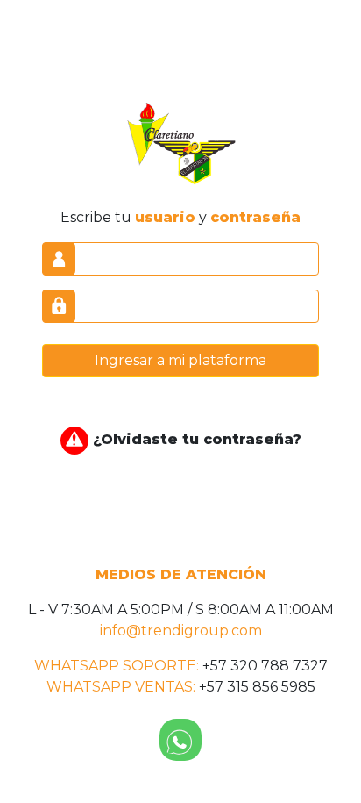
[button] (180, 740)
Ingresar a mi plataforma (180, 360)
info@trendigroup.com (181, 630)
